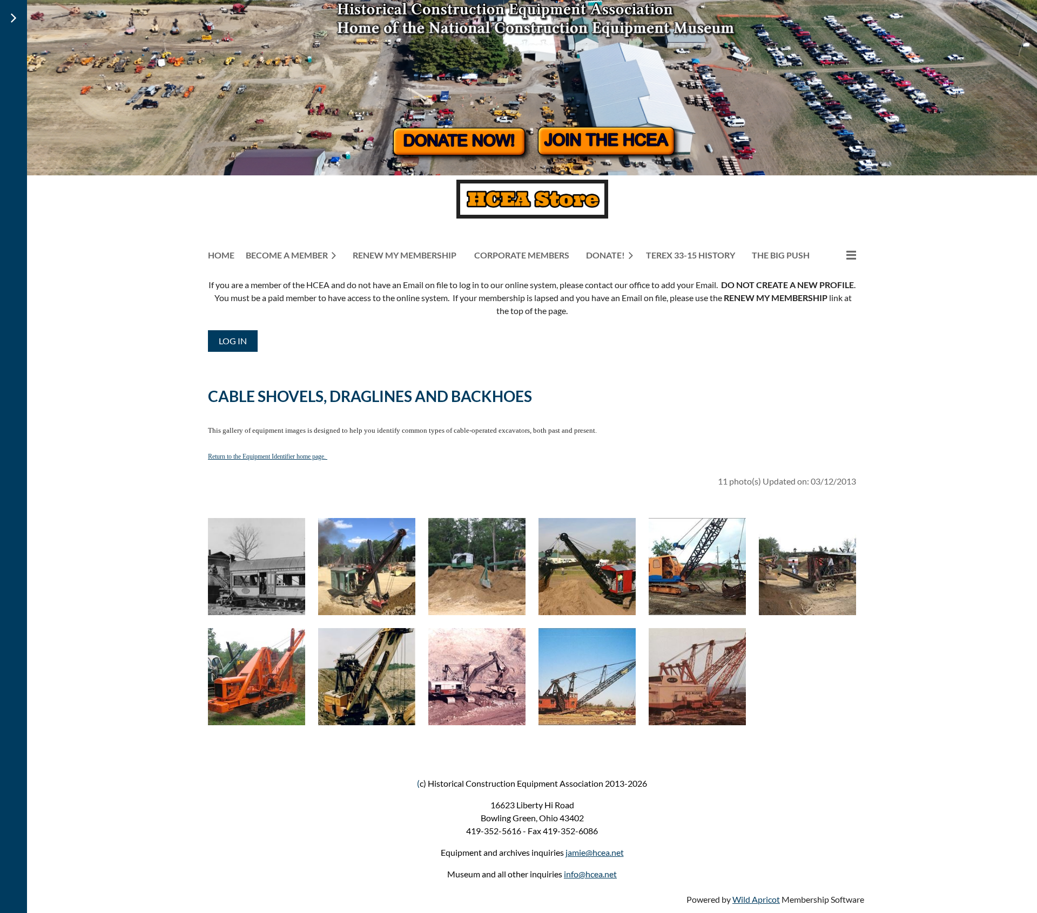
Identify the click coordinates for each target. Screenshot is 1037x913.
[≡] (840, 254)
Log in (233, 341)
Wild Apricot (756, 899)
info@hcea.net (590, 874)
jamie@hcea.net (594, 852)
